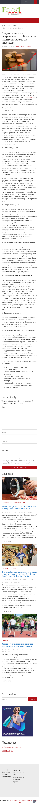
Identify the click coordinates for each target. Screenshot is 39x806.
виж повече (6, 681)
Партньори (6, 777)
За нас (4, 770)
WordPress (14, 800)
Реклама (5, 774)
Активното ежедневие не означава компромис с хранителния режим (17, 645)
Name (4, 433)
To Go (23, 649)
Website (5, 450)
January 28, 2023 (8, 46)
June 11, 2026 (7, 649)
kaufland (15, 649)
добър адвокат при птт (12, 747)
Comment (6, 407)
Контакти (6, 772)
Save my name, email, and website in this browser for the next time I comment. (18, 462)
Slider (17, 46)
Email (4, 442)
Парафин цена (7, 751)
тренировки (6, 652)
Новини (23, 46)
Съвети (29, 46)
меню (29, 649)
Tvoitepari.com (30, 97)
